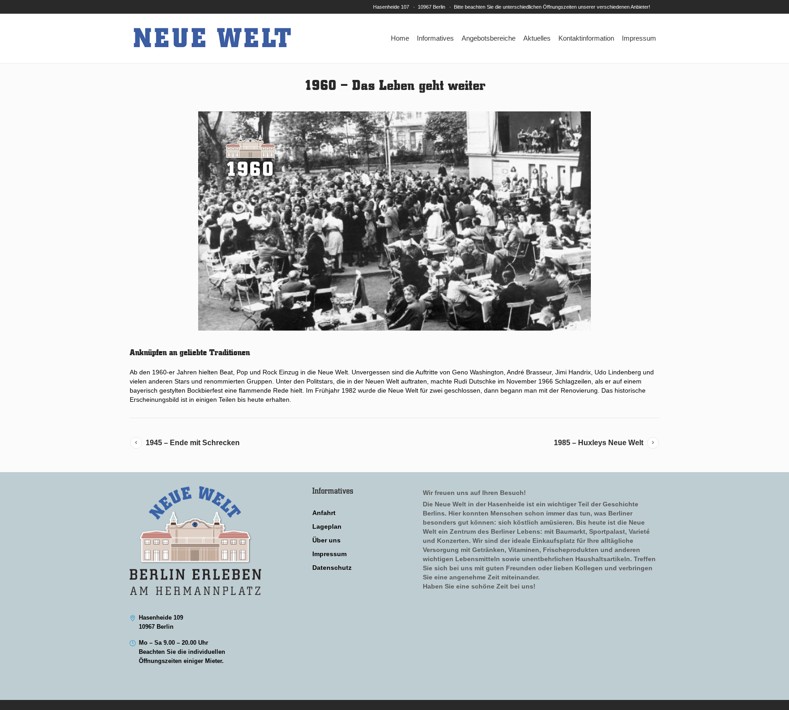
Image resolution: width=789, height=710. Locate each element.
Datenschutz (332, 567)
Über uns (326, 540)
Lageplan (327, 526)
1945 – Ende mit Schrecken (193, 443)
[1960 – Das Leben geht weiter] (394, 221)
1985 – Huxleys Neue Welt (598, 443)
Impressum (329, 553)
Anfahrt (324, 512)
